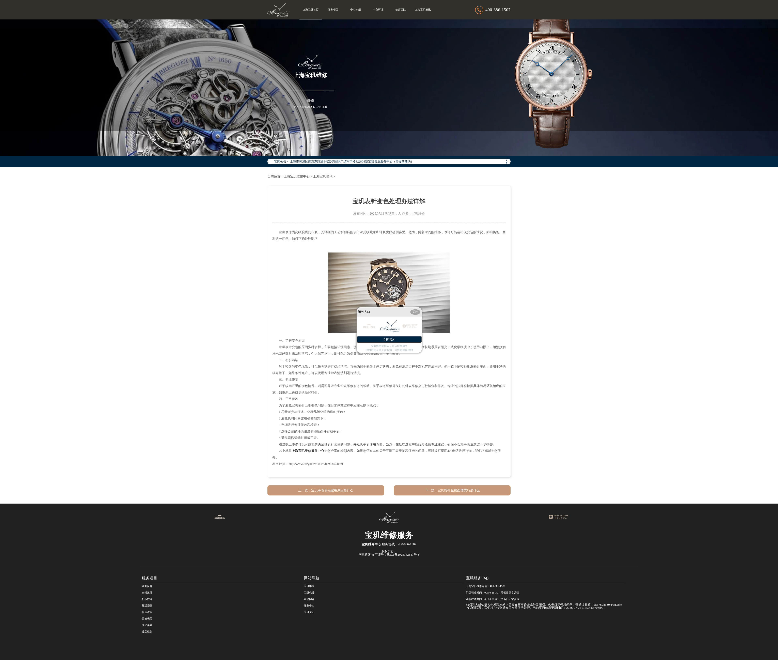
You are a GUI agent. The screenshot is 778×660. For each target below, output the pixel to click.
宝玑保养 (309, 592)
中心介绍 (355, 9)
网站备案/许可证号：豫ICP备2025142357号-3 (389, 554)
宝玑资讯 (309, 612)
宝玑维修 (309, 586)
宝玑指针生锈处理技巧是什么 (459, 490)
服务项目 (333, 9)
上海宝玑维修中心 (297, 176)
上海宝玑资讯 (423, 9)
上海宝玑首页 (310, 9)
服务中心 (309, 605)
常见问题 (309, 599)
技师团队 (400, 9)
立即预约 (389, 339)
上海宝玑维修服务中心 (308, 450)
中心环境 (378, 9)
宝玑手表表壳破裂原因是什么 (332, 490)
